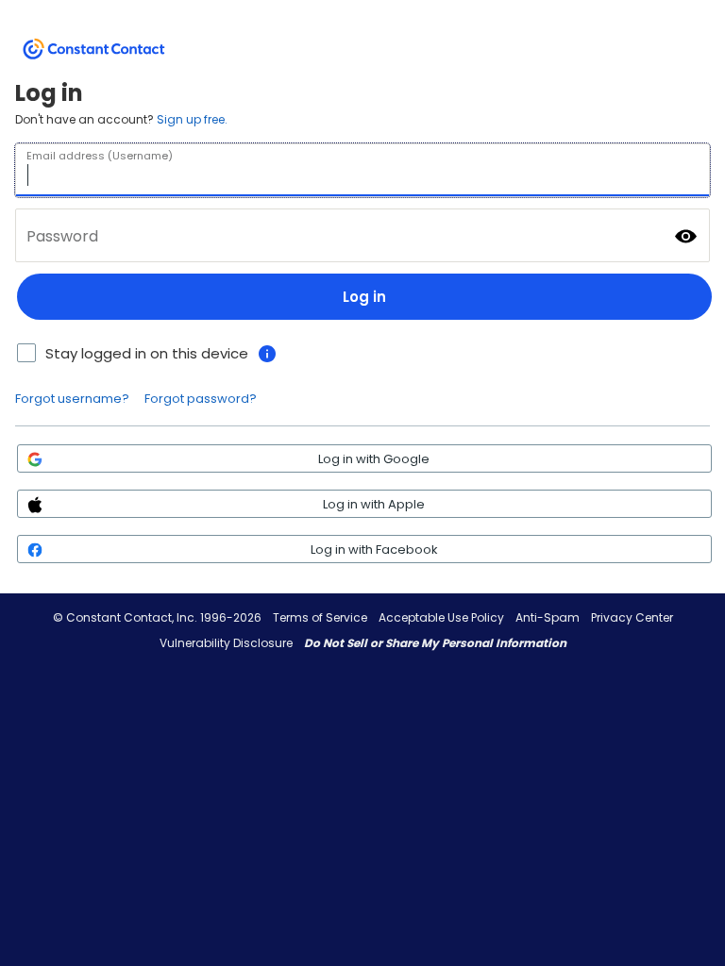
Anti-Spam (547, 617)
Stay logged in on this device (146, 353)
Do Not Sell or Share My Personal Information (435, 643)
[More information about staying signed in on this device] (267, 354)
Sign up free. (192, 119)
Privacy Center (632, 617)
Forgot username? (72, 399)
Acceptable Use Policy (441, 617)
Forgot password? (200, 399)
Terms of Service (320, 617)
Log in (364, 297)
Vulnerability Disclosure (226, 643)
